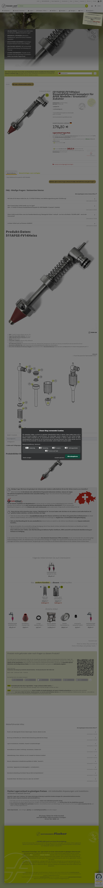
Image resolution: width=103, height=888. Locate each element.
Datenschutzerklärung (28, 444)
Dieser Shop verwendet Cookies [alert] (51, 431)
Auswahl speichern (59, 457)
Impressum (37, 444)
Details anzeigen (27, 457)
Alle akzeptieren (72, 456)
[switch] (27, 448)
